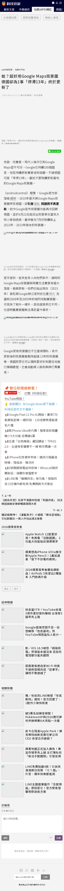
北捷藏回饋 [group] (10, 17)
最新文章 (9, 9)
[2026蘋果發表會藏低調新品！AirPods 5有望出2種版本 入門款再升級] (12, 575)
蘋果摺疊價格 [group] (31, 17)
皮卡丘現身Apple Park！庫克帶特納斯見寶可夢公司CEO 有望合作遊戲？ (43, 734)
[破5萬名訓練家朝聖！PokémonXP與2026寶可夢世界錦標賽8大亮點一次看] (12, 718)
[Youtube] (53, 3)
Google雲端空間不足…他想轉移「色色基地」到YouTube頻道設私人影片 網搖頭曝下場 (42, 631)
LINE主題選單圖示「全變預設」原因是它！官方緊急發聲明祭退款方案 (43, 787)
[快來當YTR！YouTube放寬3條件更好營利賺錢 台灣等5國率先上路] (12, 615)
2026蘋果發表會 (11, 527)
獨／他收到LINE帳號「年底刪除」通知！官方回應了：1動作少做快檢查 (43, 699)
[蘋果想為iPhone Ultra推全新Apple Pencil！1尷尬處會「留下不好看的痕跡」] (12, 557)
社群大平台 (20, 69)
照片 (16, 588)
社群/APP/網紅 (43, 9)
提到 (13, 198)
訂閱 (45, 877)
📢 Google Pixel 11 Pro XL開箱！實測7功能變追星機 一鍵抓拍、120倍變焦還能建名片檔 (31, 419)
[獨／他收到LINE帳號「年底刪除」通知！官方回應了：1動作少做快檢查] (12, 701)
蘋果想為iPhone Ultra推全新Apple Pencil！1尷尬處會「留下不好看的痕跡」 (43, 555)
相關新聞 (7, 688)
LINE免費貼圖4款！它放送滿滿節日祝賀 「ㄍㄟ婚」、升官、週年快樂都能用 (43, 770)
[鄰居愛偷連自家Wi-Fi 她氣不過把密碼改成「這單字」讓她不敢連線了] (12, 671)
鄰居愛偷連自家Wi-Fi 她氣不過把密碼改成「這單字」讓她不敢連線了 (43, 669)
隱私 (6, 588)
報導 (33, 193)
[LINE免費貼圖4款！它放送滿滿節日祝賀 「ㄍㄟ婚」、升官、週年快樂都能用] (12, 772)
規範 (5, 837)
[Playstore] (38, 870)
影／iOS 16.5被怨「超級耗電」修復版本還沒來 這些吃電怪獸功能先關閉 (43, 651)
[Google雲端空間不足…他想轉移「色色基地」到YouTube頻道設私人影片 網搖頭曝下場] (12, 633)
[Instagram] (26, 870)
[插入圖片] (51, 838)
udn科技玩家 (7, 69)
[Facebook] (21, 870)
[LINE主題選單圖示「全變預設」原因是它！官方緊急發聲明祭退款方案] (12, 789)
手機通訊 (24, 9)
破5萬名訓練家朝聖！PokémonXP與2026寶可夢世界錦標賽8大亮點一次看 (43, 716)
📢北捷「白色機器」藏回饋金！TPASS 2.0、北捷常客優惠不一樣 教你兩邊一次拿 (30, 446)
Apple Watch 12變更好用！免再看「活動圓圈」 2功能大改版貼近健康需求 (43, 537)
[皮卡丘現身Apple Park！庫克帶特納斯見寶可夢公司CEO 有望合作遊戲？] (12, 736)
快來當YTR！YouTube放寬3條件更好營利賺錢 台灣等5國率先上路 (43, 613)
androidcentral (11, 143)
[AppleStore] (43, 870)
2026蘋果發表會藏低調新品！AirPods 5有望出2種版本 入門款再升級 (43, 573)
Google (51, 269)
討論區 (5, 805)
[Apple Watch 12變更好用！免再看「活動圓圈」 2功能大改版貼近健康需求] (12, 539)
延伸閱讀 (7, 602)
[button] (57, 3)
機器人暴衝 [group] (51, 17)
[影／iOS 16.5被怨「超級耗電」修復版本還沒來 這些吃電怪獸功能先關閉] (12, 653)
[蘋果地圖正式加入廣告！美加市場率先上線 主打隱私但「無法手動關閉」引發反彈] (12, 754)
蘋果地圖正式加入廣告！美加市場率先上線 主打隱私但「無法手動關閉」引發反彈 (43, 752)
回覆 (59, 837)
